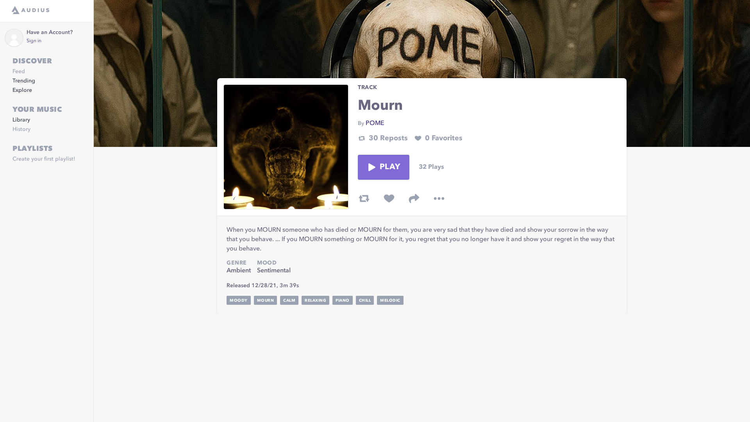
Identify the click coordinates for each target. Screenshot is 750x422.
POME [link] (375, 123)
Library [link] (21, 120)
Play (390, 167)
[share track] (414, 198)
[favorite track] (389, 198)
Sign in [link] (34, 41)
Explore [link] (22, 90)
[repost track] (364, 198)
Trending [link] (23, 81)
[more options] (439, 198)
